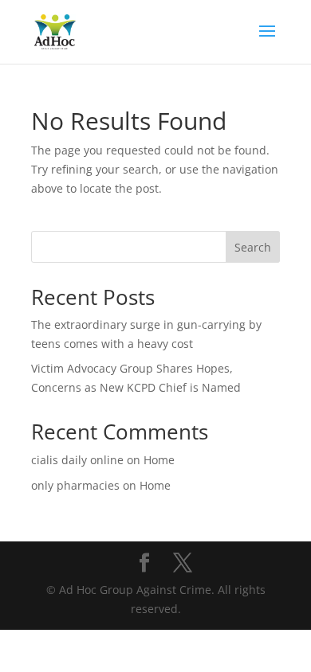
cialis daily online (77, 459)
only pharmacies (75, 485)
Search (252, 247)
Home (159, 459)
